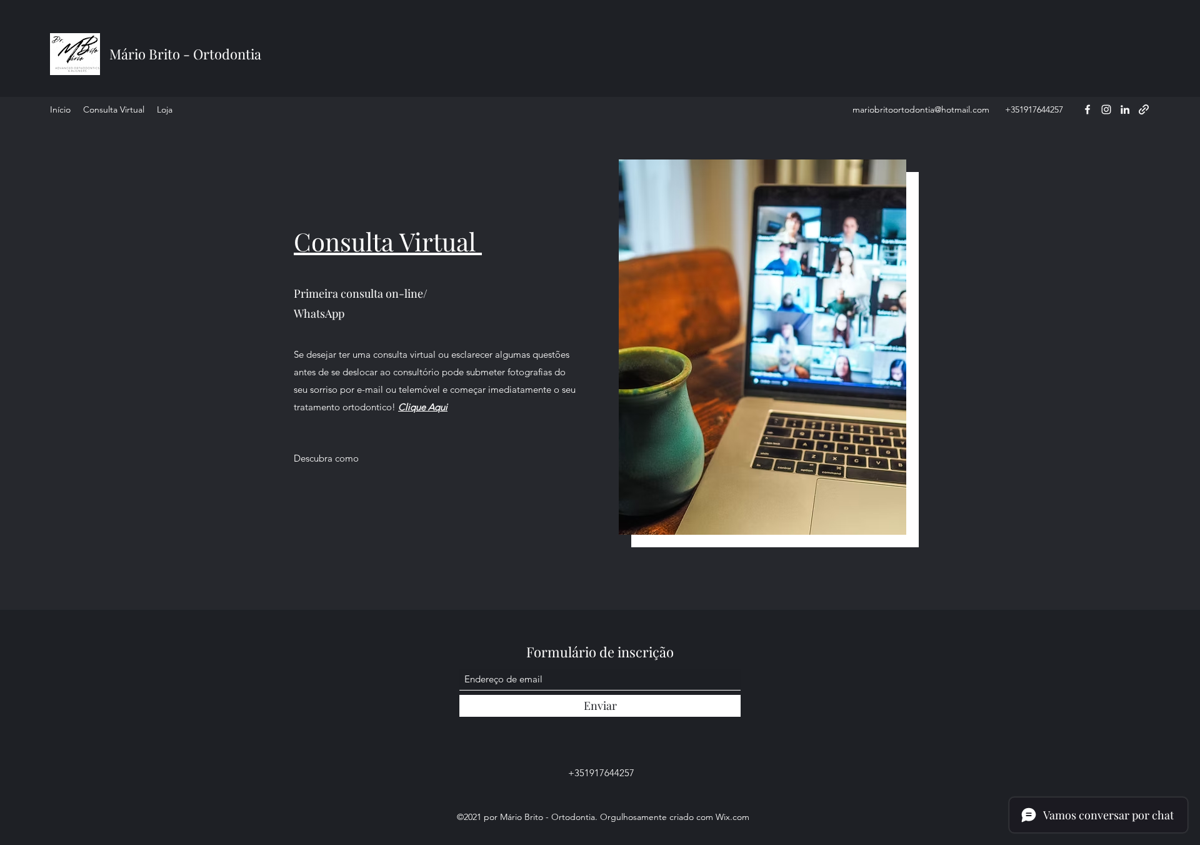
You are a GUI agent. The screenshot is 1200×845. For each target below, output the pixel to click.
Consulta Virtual (388, 241)
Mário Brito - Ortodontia (185, 53)
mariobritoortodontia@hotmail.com (920, 109)
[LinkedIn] (1125, 109)
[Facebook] (1087, 109)
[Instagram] (1106, 109)
